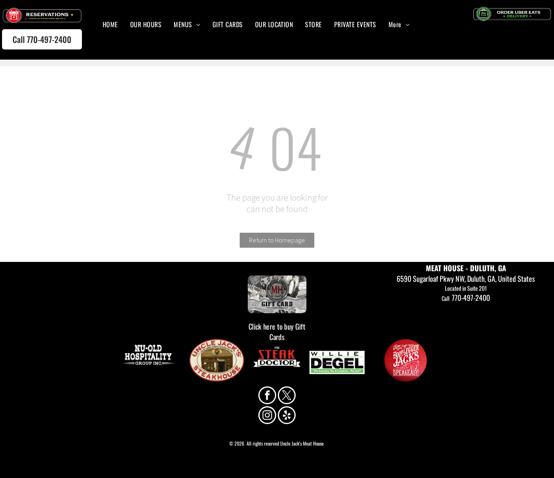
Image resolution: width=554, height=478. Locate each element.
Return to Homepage (277, 240)
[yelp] (287, 416)
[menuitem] (110, 24)
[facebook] (267, 396)
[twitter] (287, 396)
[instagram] (267, 416)
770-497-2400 (471, 297)
